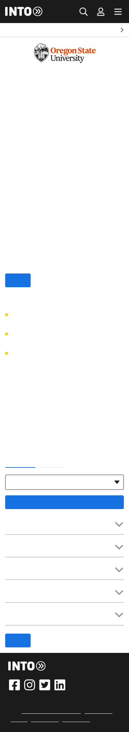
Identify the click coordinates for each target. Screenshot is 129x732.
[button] (64, 525)
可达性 (19, 719)
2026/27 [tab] (20, 459)
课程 (69, 30)
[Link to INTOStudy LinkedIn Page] (60, 685)
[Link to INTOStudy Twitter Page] (45, 685)
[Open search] (83, 12)
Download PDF (65, 502)
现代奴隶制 (45, 719)
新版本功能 (76, 719)
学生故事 (96, 30)
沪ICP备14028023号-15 (51, 711)
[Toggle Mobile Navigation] (118, 12)
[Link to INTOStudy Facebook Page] (14, 685)
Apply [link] (18, 280)
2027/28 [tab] (50, 459)
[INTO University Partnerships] (27, 666)
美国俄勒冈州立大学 (30, 30)
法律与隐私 (98, 711)
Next (122, 30)
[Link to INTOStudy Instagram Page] (29, 685)
